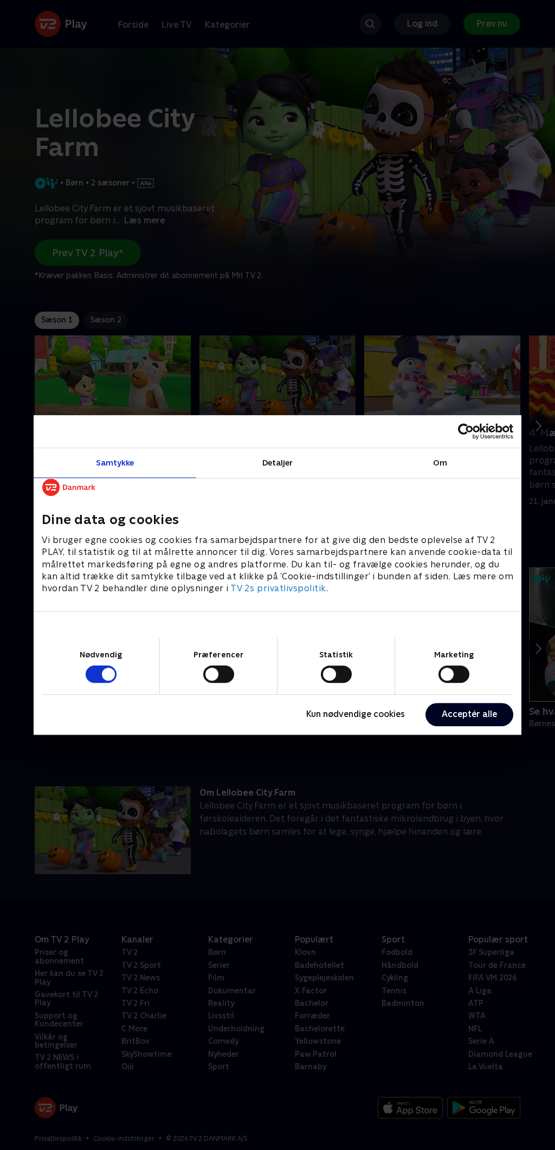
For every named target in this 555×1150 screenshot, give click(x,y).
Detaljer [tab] (277, 462)
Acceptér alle (469, 714)
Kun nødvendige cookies (355, 714)
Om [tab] (440, 462)
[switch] (218, 674)
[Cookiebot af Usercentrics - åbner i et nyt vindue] (465, 431)
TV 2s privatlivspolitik (278, 589)
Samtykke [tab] (115, 462)
